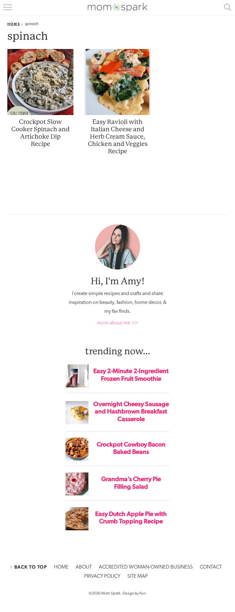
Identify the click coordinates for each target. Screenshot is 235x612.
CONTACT (211, 567)
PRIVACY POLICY (102, 576)
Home (13, 24)
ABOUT (84, 567)
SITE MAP (137, 576)
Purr (142, 593)
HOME (61, 567)
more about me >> (117, 323)
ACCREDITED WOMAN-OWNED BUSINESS (146, 567)
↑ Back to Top (28, 567)
